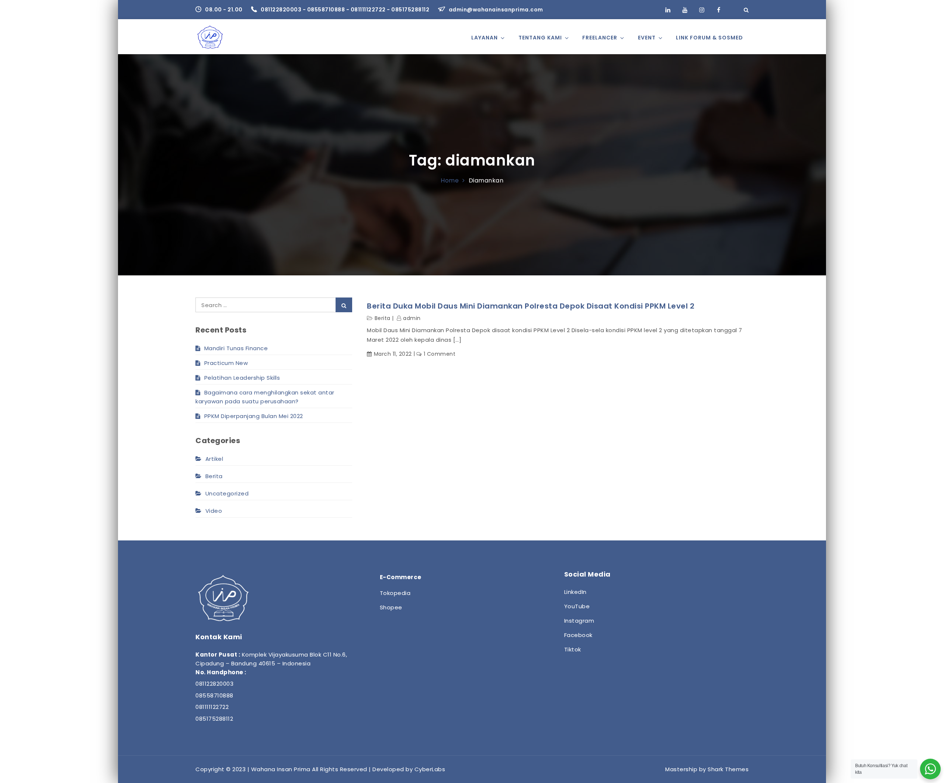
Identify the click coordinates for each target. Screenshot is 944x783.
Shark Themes (728, 769)
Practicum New (226, 363)
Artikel (214, 459)
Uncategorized (227, 493)
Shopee (391, 607)
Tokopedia (395, 593)
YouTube (577, 606)
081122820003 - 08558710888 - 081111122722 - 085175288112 (346, 9)
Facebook (578, 635)
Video (213, 511)
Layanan (484, 37)
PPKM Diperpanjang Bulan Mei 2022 (253, 416)
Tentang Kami (540, 37)
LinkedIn (575, 592)
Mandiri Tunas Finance (236, 348)
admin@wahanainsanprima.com (496, 9)
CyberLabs (429, 769)
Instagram (579, 620)
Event (647, 37)
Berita (383, 318)
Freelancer (599, 37)
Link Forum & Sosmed (709, 37)
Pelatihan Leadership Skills (242, 378)
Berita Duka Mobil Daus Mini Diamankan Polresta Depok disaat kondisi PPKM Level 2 (530, 306)
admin (412, 318)
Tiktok (572, 649)
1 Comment (439, 354)
